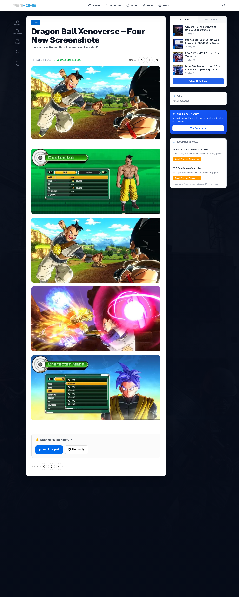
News (166, 5)
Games (96, 5)
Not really (78, 449)
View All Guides (198, 81)
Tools (150, 5)
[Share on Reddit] (157, 60)
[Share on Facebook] (149, 60)
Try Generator (198, 128)
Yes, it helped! (51, 449)
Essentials (115, 5)
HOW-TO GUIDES (212, 19)
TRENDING (184, 19)
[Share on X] (141, 60)
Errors (134, 5)
